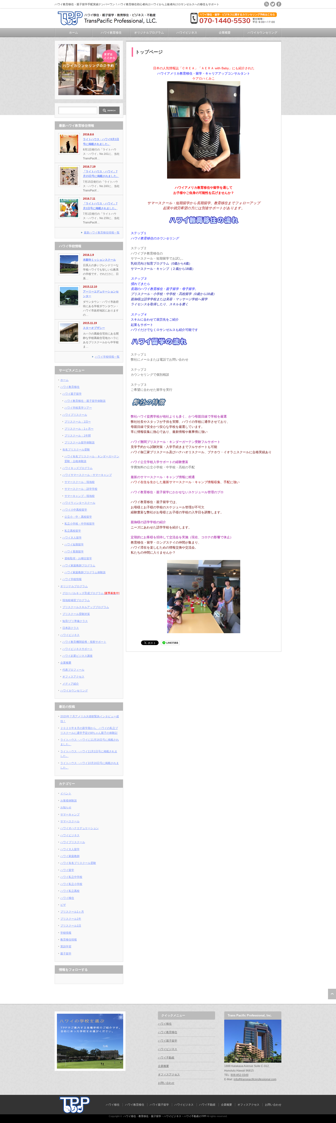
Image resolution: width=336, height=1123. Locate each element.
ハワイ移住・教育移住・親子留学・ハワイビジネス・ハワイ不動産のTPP (164, 1116)
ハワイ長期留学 (74, 551)
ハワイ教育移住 (111, 32)
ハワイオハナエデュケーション (79, 828)
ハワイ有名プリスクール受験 (78, 863)
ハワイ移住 (67, 898)
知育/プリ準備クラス (75, 621)
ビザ (63, 904)
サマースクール (70, 821)
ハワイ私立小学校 (71, 884)
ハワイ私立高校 (70, 891)
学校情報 (65, 932)
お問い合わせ (166, 1083)
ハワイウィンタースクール (78, 502)
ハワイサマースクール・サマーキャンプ (87, 475)
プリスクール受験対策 (76, 614)
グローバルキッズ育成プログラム (90, 593)
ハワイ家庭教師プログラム (78, 565)
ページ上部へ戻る (332, 994)
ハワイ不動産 (166, 1057)
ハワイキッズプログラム (77, 468)
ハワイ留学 (67, 870)
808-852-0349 (239, 1075)
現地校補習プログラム (76, 600)
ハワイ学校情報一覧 (107, 356)
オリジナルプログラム (149, 32)
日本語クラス (70, 628)
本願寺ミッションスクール (99, 259)
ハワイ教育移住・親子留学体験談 (85, 400)
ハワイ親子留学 (72, 393)
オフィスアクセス (73, 676)
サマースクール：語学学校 (80, 488)
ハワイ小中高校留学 (74, 509)
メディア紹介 (70, 683)
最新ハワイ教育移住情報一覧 (102, 232)
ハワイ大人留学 (72, 537)
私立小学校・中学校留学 (79, 523)
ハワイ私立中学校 (71, 877)
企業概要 (225, 32)
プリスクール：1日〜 (77, 421)
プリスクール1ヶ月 (72, 911)
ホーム (73, 32)
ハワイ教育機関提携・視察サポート (84, 641)
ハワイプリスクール (74, 414)
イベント (65, 793)
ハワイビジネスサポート (77, 649)
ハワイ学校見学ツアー (78, 407)
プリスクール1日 (70, 925)
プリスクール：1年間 (77, 435)
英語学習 (65, 946)
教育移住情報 (68, 939)
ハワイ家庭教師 (70, 856)
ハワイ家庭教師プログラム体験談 (85, 572)
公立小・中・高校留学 (78, 516)
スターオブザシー (94, 328)
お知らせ (65, 807)
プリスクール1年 (70, 918)
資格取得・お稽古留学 (78, 558)
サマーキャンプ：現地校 (79, 496)
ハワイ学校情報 (72, 579)
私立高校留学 (72, 530)
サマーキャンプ (70, 814)
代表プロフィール (73, 669)
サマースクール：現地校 (79, 482)
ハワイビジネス (186, 32)
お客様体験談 (68, 800)
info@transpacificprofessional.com (255, 1079)
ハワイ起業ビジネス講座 (77, 655)
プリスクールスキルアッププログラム (85, 607)
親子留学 (65, 953)
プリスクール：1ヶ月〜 (78, 428)
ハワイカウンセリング (262, 32)
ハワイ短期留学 (74, 544)
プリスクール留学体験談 (79, 442)
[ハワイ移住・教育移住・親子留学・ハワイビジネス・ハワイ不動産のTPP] (109, 23)
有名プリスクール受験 (76, 449)
